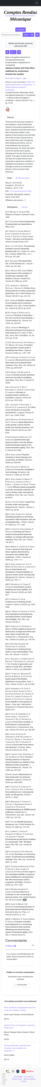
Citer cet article (23, 178)
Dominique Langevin (13, 78)
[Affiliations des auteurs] (25, 78)
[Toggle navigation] (37, 3)
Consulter (20, 29)
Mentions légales (29, 1079)
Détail (9, 178)
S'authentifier (21, 984)
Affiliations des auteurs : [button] (14, 200)
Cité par (24, 207)
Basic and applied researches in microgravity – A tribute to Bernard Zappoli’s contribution (20, 86)
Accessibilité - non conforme (23, 1076)
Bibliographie (12, 207)
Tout (25, 34)
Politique (9, 945)
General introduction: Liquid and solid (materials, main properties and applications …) (17, 1048)
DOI (25, 900)
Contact (23, 1081)
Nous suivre (17, 1079)
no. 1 (13, 52)
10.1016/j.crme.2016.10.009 (20, 191)
